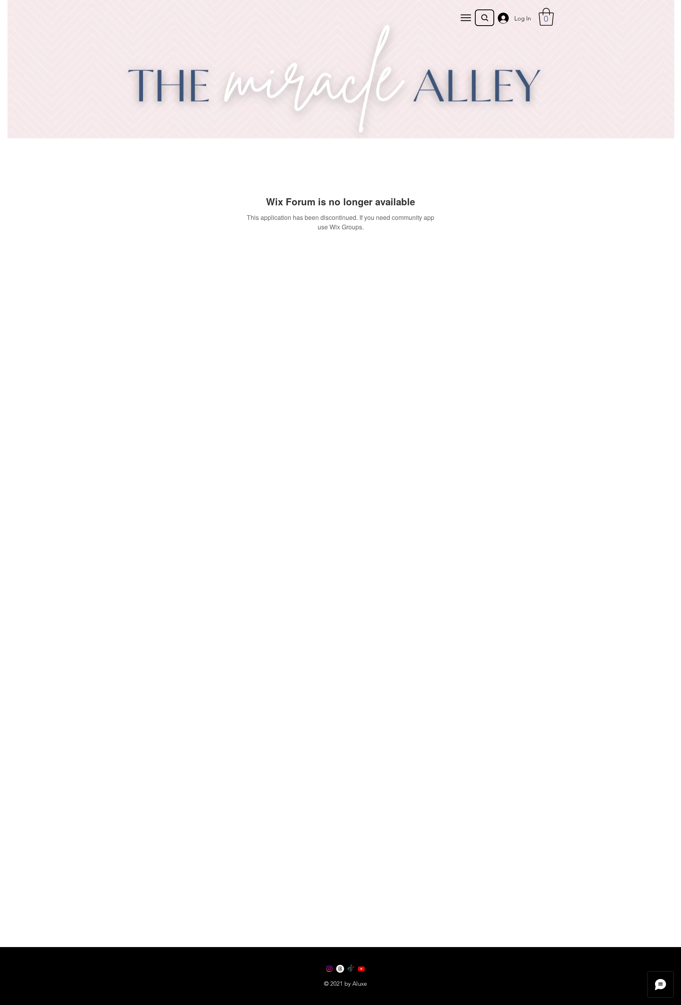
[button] (466, 18)
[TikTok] (351, 969)
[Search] (484, 17)
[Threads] (340, 969)
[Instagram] (329, 969)
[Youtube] (361, 969)
